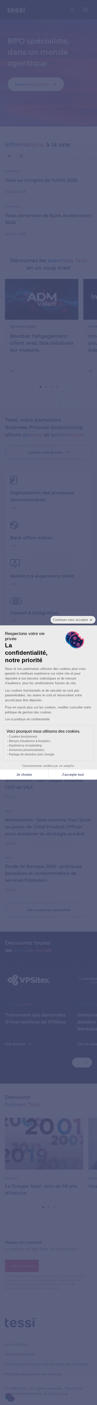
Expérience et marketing (25, 745)
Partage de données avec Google (31, 754)
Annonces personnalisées (26, 750)
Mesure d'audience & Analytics (29, 741)
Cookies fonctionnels (23, 736)
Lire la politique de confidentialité (27, 719)
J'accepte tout (73, 774)
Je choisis (24, 774)
